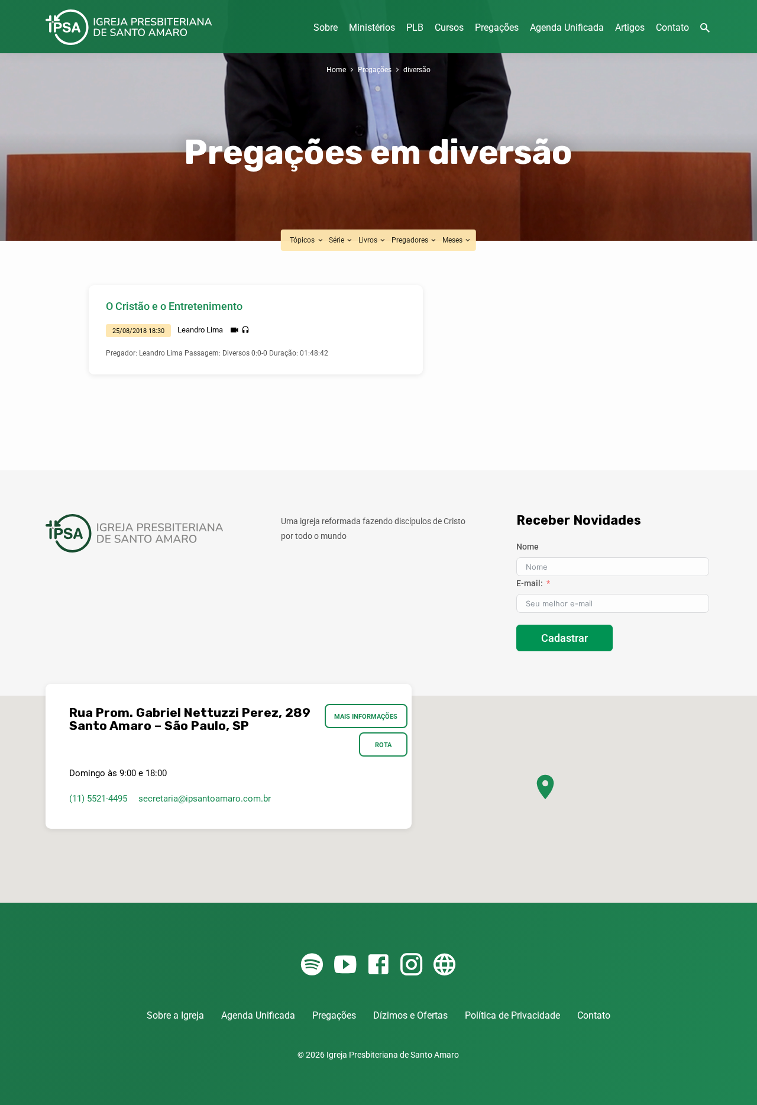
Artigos (630, 27)
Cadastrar (564, 638)
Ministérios (372, 27)
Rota (383, 745)
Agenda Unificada (567, 27)
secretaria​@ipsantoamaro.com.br (204, 798)
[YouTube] (345, 965)
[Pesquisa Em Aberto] (704, 28)
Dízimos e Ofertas (410, 1015)
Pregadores (411, 239)
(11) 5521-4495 (98, 798)
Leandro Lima (200, 329)
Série (337, 239)
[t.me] (444, 965)
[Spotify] (312, 965)
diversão (417, 69)
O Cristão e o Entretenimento (174, 306)
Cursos (449, 27)
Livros (368, 239)
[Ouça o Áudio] (245, 330)
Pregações (497, 27)
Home (336, 69)
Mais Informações (365, 716)
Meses (453, 239)
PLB (414, 27)
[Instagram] (411, 965)
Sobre (325, 27)
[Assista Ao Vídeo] (234, 330)
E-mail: (529, 583)
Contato (672, 27)
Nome (527, 546)
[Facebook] (378, 965)
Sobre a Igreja (175, 1015)
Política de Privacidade (512, 1015)
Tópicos (303, 239)
